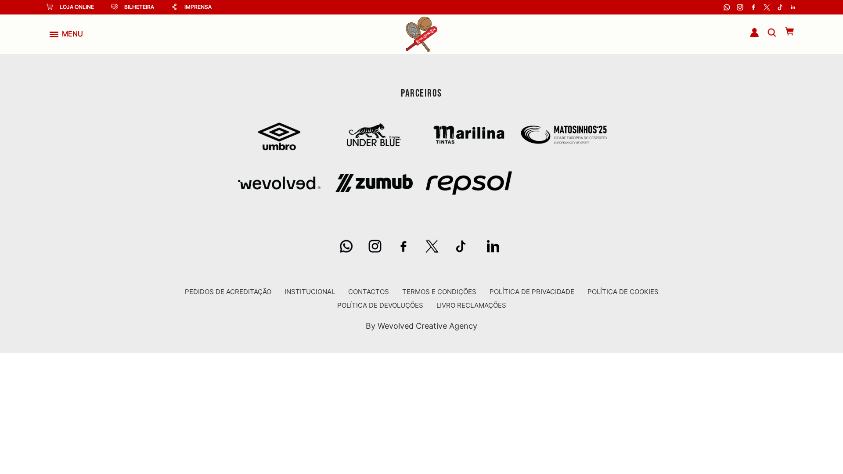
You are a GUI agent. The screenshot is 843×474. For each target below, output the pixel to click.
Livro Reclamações (471, 305)
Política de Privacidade (532, 291)
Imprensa (198, 7)
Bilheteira (139, 7)
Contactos (368, 291)
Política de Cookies (623, 291)
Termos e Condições (439, 291)
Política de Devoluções (380, 305)
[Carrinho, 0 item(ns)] (785, 31)
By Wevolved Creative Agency (421, 325)
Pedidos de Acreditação (228, 291)
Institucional (310, 291)
